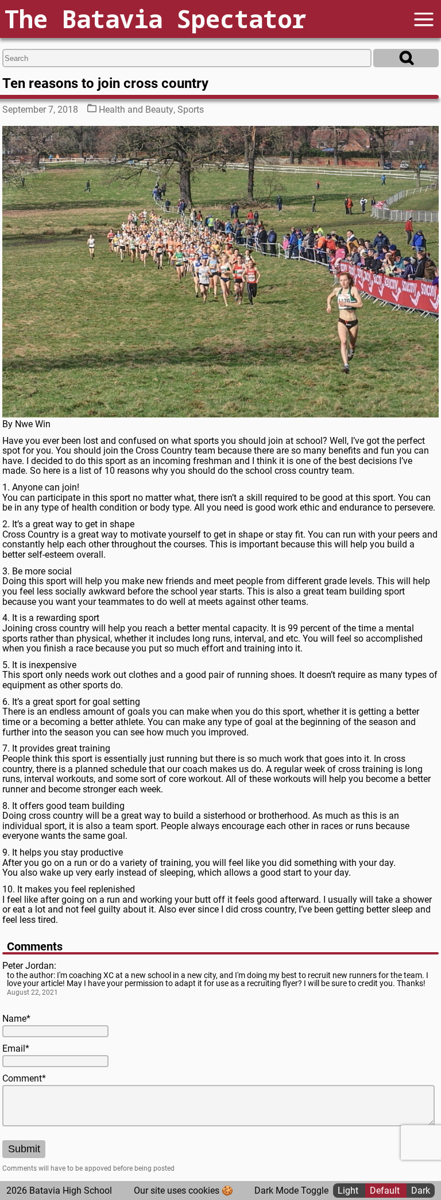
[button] (423, 19)
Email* (15, 1048)
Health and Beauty (136, 109)
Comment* (24, 1078)
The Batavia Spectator (155, 18)
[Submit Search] (406, 58)
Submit (24, 1149)
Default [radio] (386, 1190)
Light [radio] (349, 1190)
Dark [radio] (420, 1190)
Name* (16, 1018)
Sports (190, 109)
